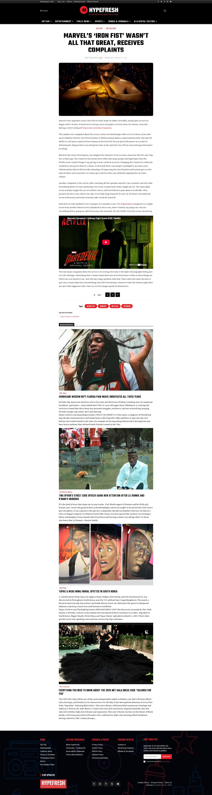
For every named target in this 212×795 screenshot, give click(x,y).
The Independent (125, 203)
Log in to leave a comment (69, 316)
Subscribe (166, 756)
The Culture (111, 28)
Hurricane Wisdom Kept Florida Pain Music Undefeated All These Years (100, 396)
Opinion (127, 306)
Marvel (103, 306)
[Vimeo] (167, 1)
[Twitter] (164, 1)
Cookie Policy (143, 782)
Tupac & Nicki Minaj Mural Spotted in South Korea (88, 591)
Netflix (115, 306)
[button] (164, 10)
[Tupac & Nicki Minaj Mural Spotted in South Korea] (106, 554)
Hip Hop (99, 28)
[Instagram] (161, 1)
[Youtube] (170, 1)
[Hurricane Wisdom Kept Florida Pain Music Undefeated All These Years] (106, 360)
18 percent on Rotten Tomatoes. (97, 127)
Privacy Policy (165, 761)
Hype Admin (98, 57)
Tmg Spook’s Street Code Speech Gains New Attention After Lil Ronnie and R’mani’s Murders (101, 497)
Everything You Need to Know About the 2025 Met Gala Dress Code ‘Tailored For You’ (105, 691)
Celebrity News (66, 492)
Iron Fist (91, 306)
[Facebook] (158, 1)
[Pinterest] (117, 294)
